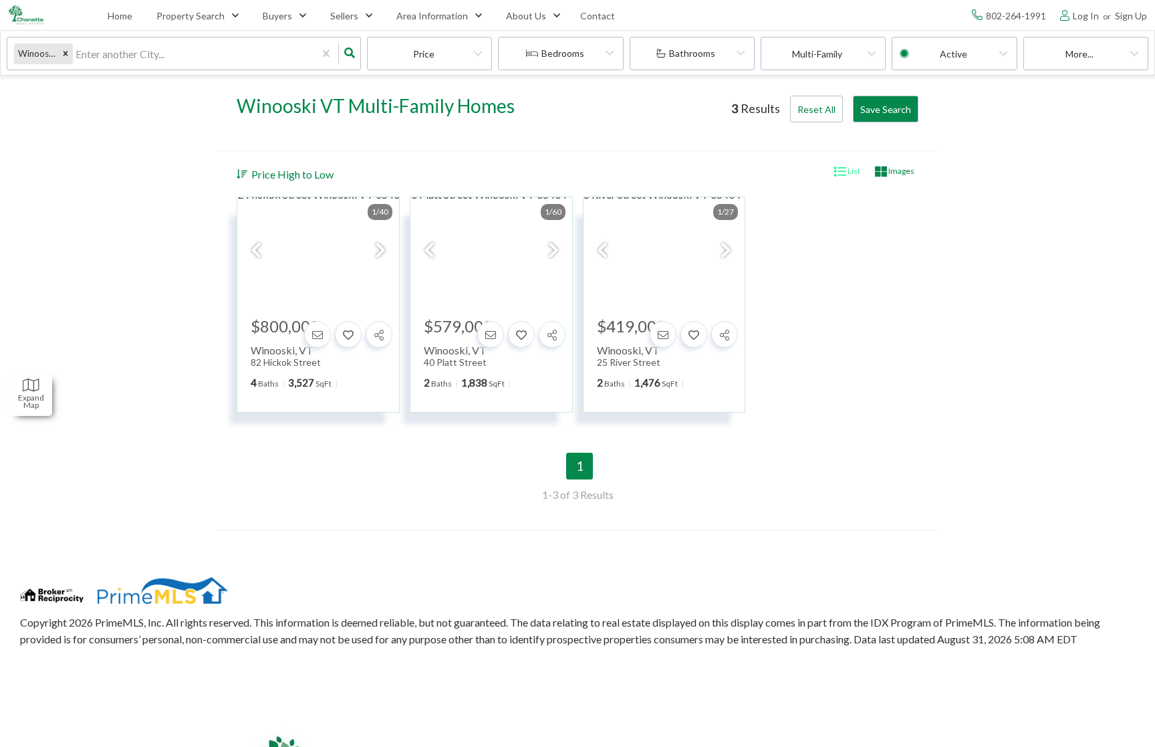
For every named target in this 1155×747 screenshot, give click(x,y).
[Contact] (317, 334)
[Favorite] (348, 334)
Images (900, 171)
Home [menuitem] (120, 15)
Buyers (277, 15)
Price (423, 54)
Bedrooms (562, 53)
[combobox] (77, 53)
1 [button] (580, 465)
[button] (65, 53)
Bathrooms (692, 53)
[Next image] (380, 251)
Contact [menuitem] (597, 15)
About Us (526, 15)
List (853, 171)
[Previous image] (256, 251)
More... (1079, 54)
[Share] (379, 334)
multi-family (817, 54)
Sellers (344, 15)
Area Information (432, 15)
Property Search (190, 15)
